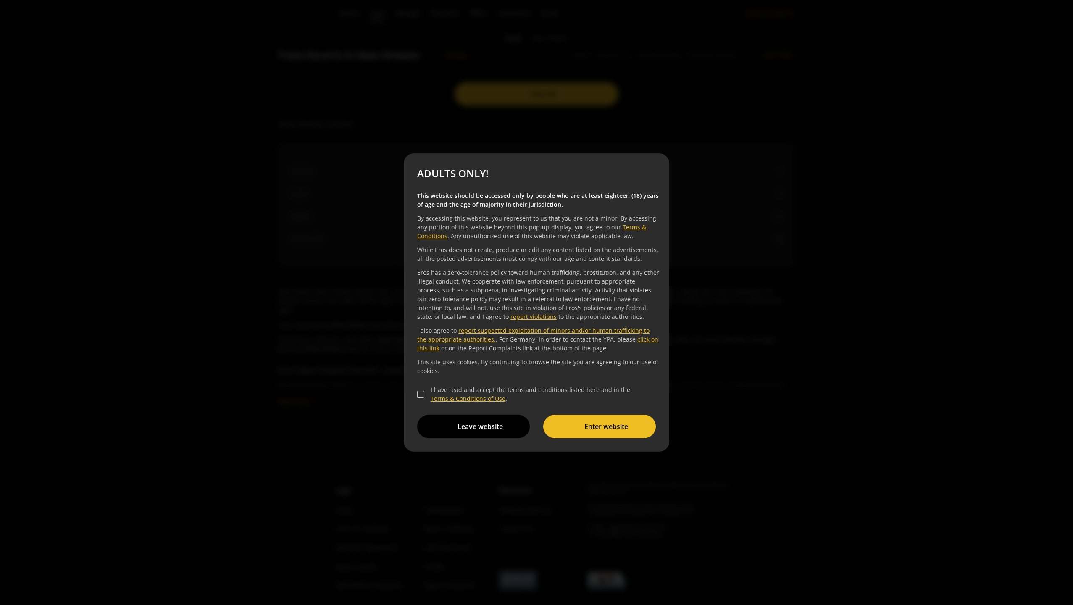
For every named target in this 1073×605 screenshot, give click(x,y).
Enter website (606, 426)
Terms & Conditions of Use (468, 398)
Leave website (480, 426)
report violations (533, 317)
